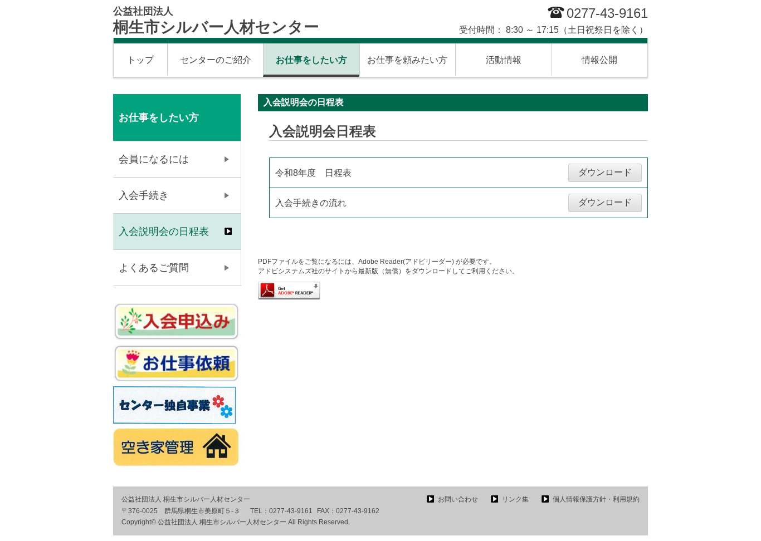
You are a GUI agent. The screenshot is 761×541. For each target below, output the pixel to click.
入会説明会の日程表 (164, 231)
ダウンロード (605, 172)
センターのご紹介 (215, 60)
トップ (140, 60)
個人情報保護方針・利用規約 (596, 499)
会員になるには (154, 159)
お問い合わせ (458, 499)
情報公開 (599, 60)
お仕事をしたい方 (311, 60)
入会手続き (144, 195)
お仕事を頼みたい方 (407, 60)
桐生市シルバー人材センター (216, 21)
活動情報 (503, 60)
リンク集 (515, 499)
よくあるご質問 (154, 267)
